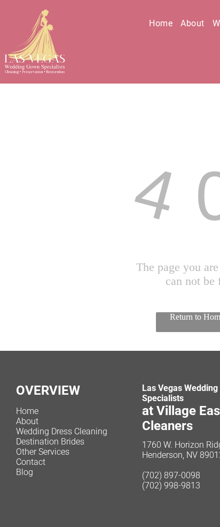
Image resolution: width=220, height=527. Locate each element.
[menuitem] (164, 23)
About (27, 421)
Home (27, 411)
